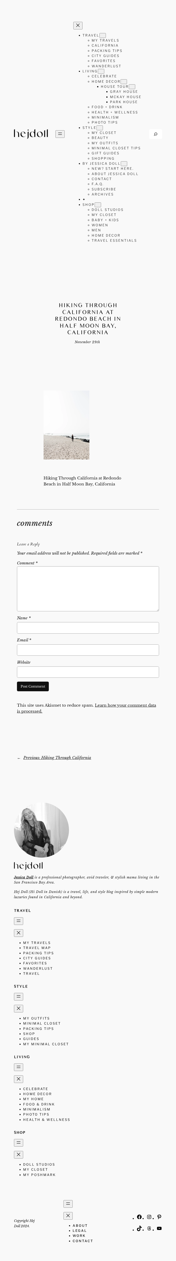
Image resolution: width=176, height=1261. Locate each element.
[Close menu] (77, 25)
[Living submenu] (101, 71)
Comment (27, 563)
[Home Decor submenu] (124, 81)
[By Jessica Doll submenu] (124, 163)
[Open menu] (60, 134)
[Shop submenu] (98, 204)
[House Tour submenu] (132, 86)
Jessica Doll (23, 877)
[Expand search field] (155, 134)
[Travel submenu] (102, 35)
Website (23, 662)
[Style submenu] (99, 127)
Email (24, 640)
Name (24, 618)
